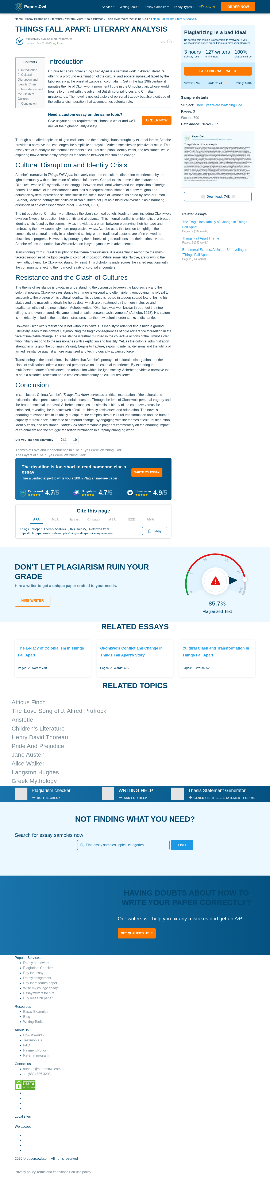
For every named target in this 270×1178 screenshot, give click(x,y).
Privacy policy (25, 1172)
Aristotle (22, 719)
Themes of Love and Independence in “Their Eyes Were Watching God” (68, 450)
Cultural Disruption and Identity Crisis (28, 79)
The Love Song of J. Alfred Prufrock (59, 711)
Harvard (74, 519)
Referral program (36, 1055)
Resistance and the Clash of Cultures (30, 94)
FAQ (26, 1045)
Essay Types (183, 7)
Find (182, 845)
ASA (112, 519)
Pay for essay (33, 973)
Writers (70, 18)
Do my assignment (37, 978)
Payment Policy (35, 1050)
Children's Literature (38, 728)
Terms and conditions (52, 1172)
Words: (190, 117)
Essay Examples (36, 18)
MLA (55, 519)
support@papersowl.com (42, 1069)
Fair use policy (80, 1172)
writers (217, 52)
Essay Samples (155, 7)
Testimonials (32, 1040)
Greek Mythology (34, 781)
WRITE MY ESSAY (146, 472)
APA (36, 519)
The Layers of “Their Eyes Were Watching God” (50, 455)
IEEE (131, 519)
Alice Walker (28, 763)
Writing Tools (128, 7)
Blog (26, 1016)
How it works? (33, 1035)
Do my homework (36, 963)
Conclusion (27, 103)
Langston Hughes (35, 772)
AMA (150, 519)
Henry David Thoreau (40, 737)
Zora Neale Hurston (90, 18)
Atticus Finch (29, 702)
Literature (56, 18)
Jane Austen (28, 754)
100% (241, 52)
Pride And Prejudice (38, 746)
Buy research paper (38, 998)
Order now (238, 7)
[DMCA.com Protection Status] (25, 1085)
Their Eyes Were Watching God (127, 18)
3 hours (192, 52)
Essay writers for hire (38, 993)
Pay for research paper (40, 983)
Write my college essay (40, 988)
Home (19, 18)
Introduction (27, 70)
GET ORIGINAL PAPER (217, 71)
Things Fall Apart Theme (200, 238)
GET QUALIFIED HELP (137, 933)
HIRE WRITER (32, 600)
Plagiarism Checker (38, 968)
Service (107, 7)
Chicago (93, 519)
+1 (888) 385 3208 (37, 1074)
